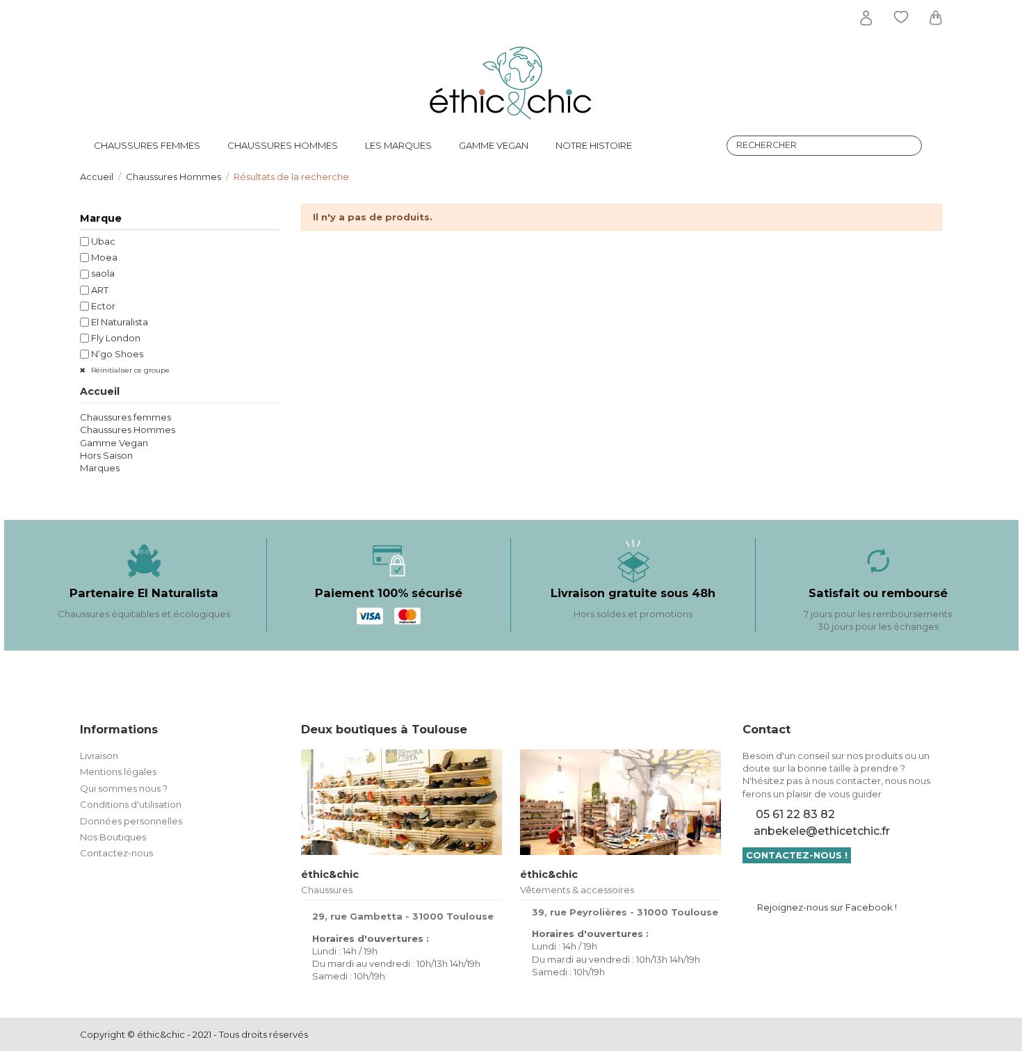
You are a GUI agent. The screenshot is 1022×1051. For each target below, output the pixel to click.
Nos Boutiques (113, 836)
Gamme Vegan (114, 442)
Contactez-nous (116, 852)
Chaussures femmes (125, 417)
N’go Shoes (117, 353)
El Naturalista (119, 321)
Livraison (99, 755)
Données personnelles (131, 820)
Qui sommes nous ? (124, 788)
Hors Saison (106, 455)
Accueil (100, 391)
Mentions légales (118, 771)
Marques (100, 467)
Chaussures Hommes (127, 429)
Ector (103, 305)
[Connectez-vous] (866, 18)
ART (99, 289)
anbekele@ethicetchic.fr (822, 831)
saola (103, 273)
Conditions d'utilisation (130, 804)
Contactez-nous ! (796, 855)
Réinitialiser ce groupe (129, 370)
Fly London (115, 337)
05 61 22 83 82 (795, 814)
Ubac (103, 241)
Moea (104, 257)
